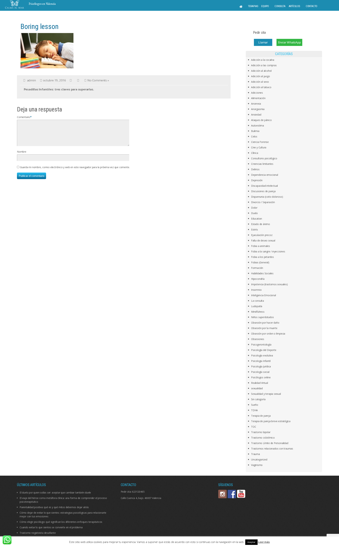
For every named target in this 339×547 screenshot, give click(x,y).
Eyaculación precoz (261, 235)
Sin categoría (258, 399)
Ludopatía (256, 306)
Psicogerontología (261, 344)
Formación (257, 268)
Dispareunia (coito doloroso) (267, 196)
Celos (254, 136)
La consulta (257, 300)
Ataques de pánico (261, 120)
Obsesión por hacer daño (265, 322)
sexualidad (257, 388)
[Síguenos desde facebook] (232, 494)
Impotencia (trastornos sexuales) (269, 284)
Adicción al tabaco (261, 87)
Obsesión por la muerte (264, 328)
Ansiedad (256, 114)
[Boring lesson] (46, 50)
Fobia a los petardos (262, 257)
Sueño (254, 404)
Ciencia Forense (260, 142)
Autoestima (257, 125)
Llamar (263, 42)
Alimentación (258, 98)
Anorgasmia (257, 109)
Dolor (254, 207)
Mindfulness (257, 311)
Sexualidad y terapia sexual (266, 393)
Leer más (264, 542)
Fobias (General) (260, 262)
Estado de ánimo (260, 224)
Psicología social (260, 372)
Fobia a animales (260, 246)
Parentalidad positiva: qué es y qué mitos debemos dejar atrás (54, 507)
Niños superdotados (262, 317)
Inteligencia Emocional (263, 295)
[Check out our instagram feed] (222, 494)
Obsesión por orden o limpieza (268, 333)
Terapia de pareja (261, 415)
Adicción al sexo (260, 81)
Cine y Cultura (258, 147)
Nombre (21, 151)
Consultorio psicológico (264, 158)
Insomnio (256, 289)
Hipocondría (257, 278)
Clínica (254, 153)
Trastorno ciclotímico (263, 437)
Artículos (294, 6)
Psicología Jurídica (261, 366)
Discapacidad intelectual (264, 185)
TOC (253, 426)
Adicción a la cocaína (262, 59)
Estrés (254, 229)
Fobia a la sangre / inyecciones (268, 251)
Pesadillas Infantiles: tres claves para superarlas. (59, 89)
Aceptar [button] (251, 542)
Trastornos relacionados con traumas (272, 448)
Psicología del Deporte (263, 350)
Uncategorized (259, 459)
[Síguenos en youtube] (241, 494)
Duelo (254, 213)
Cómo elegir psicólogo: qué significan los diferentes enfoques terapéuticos (61, 522)
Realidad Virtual (259, 383)
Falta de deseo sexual (263, 240)
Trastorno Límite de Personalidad (269, 443)
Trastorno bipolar (260, 432)
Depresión (257, 180)
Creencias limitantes (262, 163)
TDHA (254, 410)
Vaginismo (257, 465)
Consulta (280, 6)
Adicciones (257, 92)
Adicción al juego (260, 76)
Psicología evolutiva (262, 355)
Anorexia (256, 103)
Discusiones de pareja (263, 191)
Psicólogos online (261, 377)
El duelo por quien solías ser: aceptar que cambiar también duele (55, 492)
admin (31, 80)
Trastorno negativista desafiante (38, 532)
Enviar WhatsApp (289, 42)
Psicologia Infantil (260, 361)
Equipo (265, 6)
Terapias (253, 6)
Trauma (255, 454)
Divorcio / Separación (263, 202)
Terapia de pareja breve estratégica (270, 421)
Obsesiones (257, 339)
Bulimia (255, 131)
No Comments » (98, 80)
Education (256, 218)
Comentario (23, 117)
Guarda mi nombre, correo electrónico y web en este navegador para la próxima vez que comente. (75, 167)
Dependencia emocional (264, 174)
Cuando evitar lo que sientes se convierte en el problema (51, 527)
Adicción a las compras (264, 65)
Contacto (311, 6)
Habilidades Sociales (262, 273)
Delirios (255, 169)
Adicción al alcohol (261, 70)
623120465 (138, 491)
